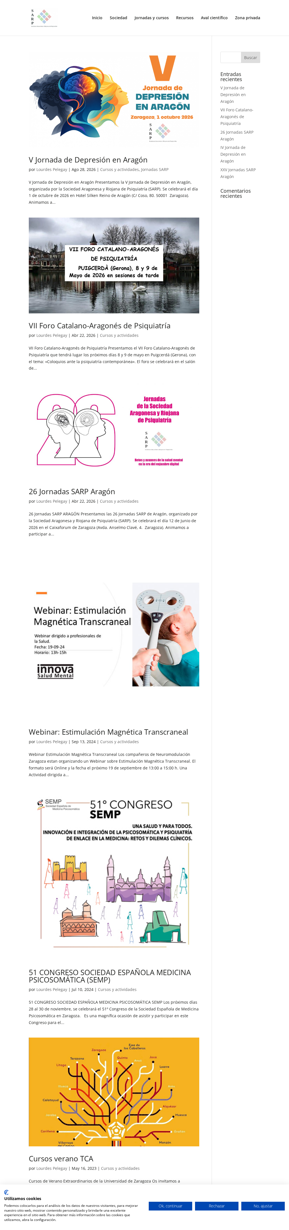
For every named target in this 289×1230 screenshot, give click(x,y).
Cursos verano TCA (61, 1158)
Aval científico (214, 18)
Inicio (97, 18)
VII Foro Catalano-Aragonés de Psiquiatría (99, 325)
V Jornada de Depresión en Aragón (88, 160)
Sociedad (118, 18)
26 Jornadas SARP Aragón (72, 491)
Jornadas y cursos (152, 18)
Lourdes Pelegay (51, 169)
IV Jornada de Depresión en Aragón (233, 154)
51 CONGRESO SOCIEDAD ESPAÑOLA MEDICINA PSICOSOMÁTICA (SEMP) (110, 976)
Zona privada (247, 18)
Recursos (185, 18)
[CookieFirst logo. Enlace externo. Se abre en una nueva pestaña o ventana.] (6, 1192)
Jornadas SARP (154, 169)
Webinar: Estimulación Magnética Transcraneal (108, 732)
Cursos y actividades (119, 169)
